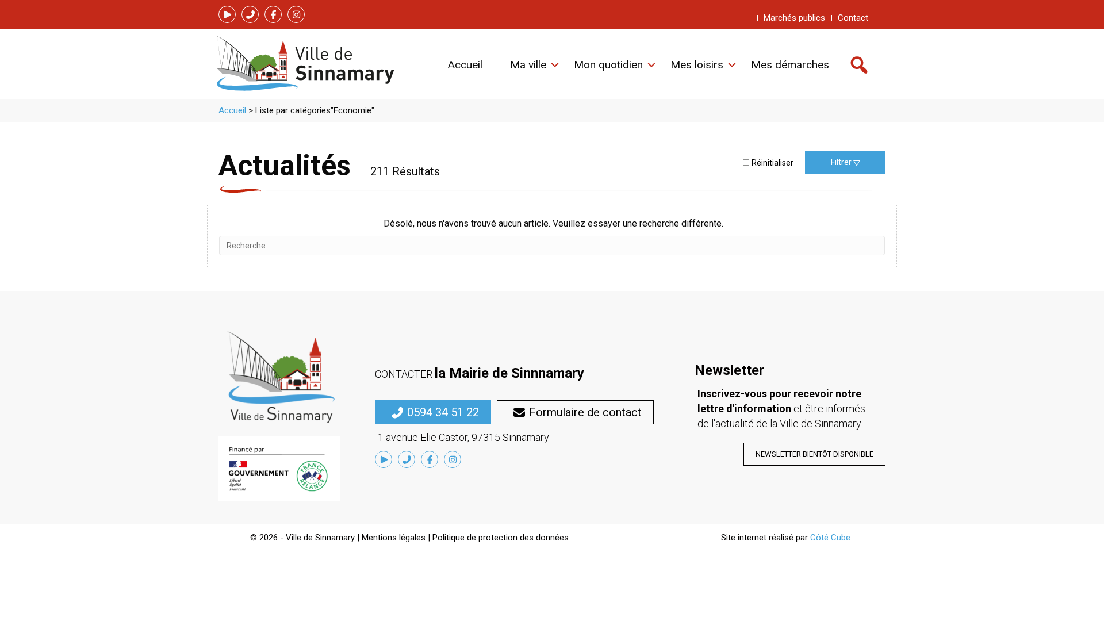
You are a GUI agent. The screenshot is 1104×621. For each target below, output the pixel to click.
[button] (227, 14)
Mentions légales (393, 537)
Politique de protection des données (500, 537)
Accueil (232, 110)
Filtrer (842, 162)
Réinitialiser (772, 162)
